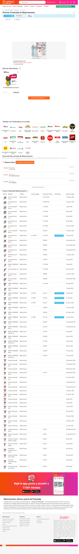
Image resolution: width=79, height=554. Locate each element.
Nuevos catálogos (18, 6)
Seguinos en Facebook (25, 520)
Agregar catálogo (6, 529)
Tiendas (32, 6)
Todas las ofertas (9, 10)
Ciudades (46, 6)
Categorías (39, 6)
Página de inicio (7, 6)
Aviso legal (34, 546)
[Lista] (74, 2)
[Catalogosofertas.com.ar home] (8, 2)
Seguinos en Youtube (24, 524)
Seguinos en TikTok (24, 525)
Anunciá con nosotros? (7, 520)
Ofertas (26, 6)
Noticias (4, 531)
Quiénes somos (5, 527)
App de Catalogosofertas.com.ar (9, 526)
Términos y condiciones (43, 546)
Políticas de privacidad (54, 546)
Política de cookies (64, 546)
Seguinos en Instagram (25, 522)
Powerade (16, 10)
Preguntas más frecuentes (8, 519)
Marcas (4, 524)
